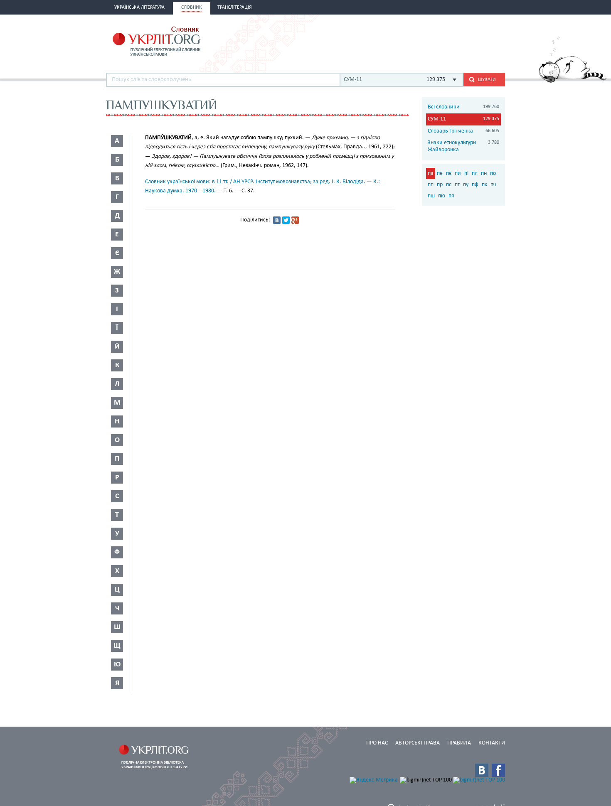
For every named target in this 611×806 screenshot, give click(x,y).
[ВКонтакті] (277, 220)
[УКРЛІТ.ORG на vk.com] (481, 770)
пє (448, 173)
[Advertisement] (407, 40)
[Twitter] (286, 220)
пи (458, 173)
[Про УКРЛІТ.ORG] (572, 81)
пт (457, 185)
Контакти (491, 743)
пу (465, 185)
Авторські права (417, 743)
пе (440, 173)
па (431, 173)
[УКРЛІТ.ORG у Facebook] (498, 770)
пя (451, 196)
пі (466, 173)
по (493, 173)
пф (475, 185)
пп (431, 185)
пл (475, 173)
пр (440, 185)
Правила (459, 743)
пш (431, 196)
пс (448, 185)
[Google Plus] (295, 220)
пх (484, 185)
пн (484, 173)
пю (441, 196)
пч (493, 185)
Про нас (377, 743)
